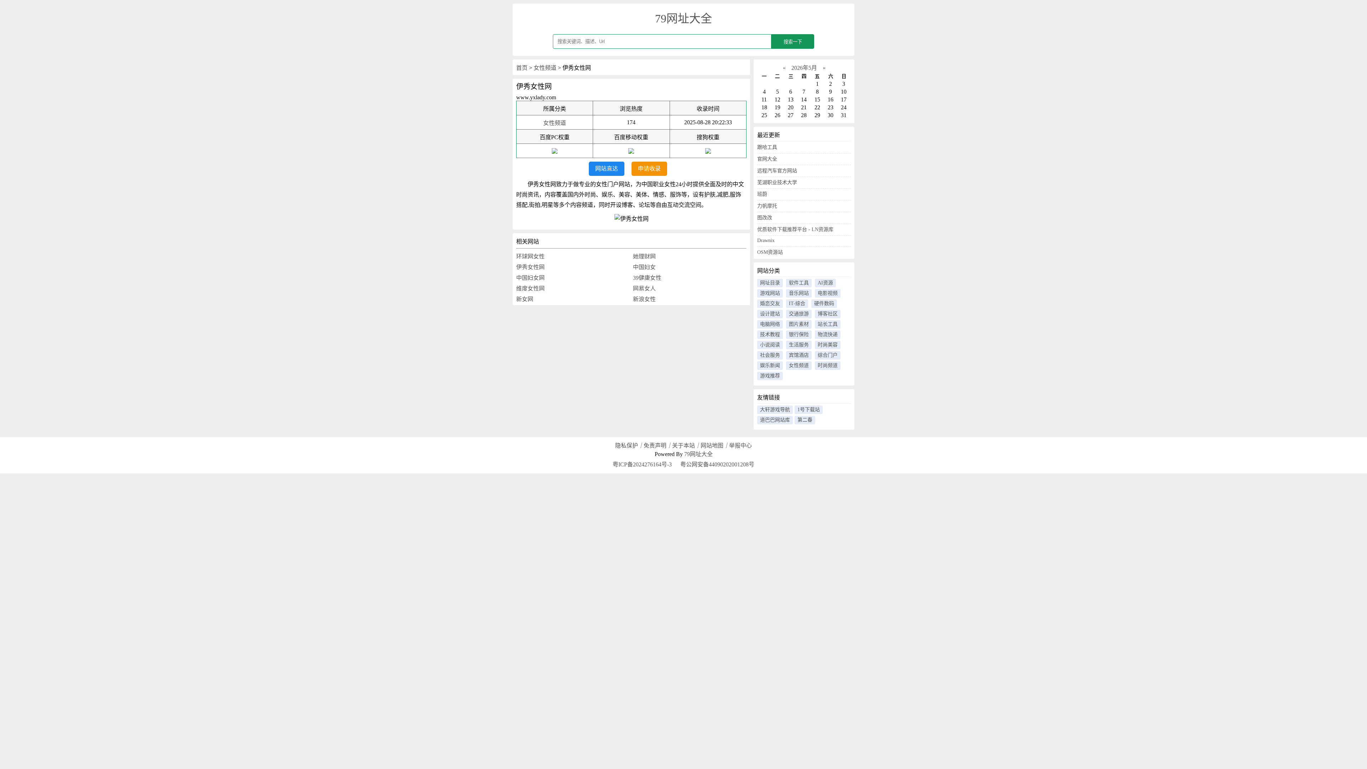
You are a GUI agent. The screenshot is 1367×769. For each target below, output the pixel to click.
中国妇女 (644, 267)
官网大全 (767, 159)
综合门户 (828, 355)
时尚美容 (828, 344)
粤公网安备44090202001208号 (716, 464)
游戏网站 (770, 293)
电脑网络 (770, 324)
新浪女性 (644, 299)
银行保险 (799, 334)
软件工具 (799, 283)
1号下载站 (808, 409)
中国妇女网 (530, 278)
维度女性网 (530, 289)
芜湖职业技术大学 (777, 182)
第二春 (804, 420)
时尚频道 (828, 365)
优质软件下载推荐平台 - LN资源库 (795, 229)
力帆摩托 (767, 206)
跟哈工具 (767, 147)
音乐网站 (799, 293)
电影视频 (828, 293)
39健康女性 (647, 278)
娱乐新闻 (770, 365)
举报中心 (740, 446)
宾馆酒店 (799, 355)
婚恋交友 (770, 303)
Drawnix (766, 240)
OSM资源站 (770, 252)
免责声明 (655, 446)
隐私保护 (626, 446)
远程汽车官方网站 (777, 170)
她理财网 (644, 256)
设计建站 (770, 314)
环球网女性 (530, 256)
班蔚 (762, 194)
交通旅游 (799, 314)
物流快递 (828, 334)
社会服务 (770, 355)
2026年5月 (804, 68)
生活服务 (799, 344)
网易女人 (644, 289)
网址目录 (770, 283)
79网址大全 (683, 18)
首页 (522, 68)
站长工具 (828, 324)
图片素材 (799, 324)
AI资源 (825, 283)
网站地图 (712, 446)
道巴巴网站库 (775, 420)
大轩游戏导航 (775, 409)
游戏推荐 (770, 375)
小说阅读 (770, 344)
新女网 (524, 299)
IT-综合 (797, 303)
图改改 (764, 217)
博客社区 (828, 314)
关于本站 (683, 446)
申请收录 (649, 169)
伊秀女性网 (530, 267)
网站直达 (606, 169)
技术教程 (770, 334)
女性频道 (545, 68)
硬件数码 (824, 303)
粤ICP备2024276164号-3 (642, 464)
